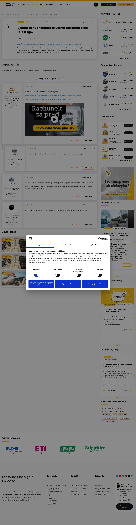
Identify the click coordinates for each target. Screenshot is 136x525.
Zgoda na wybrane (68, 284)
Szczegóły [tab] (68, 245)
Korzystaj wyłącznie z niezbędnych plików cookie (41, 284)
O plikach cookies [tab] (96, 245)
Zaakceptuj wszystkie (94, 284)
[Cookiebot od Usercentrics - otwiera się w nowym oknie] (99, 238)
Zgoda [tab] (40, 245)
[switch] (57, 275)
